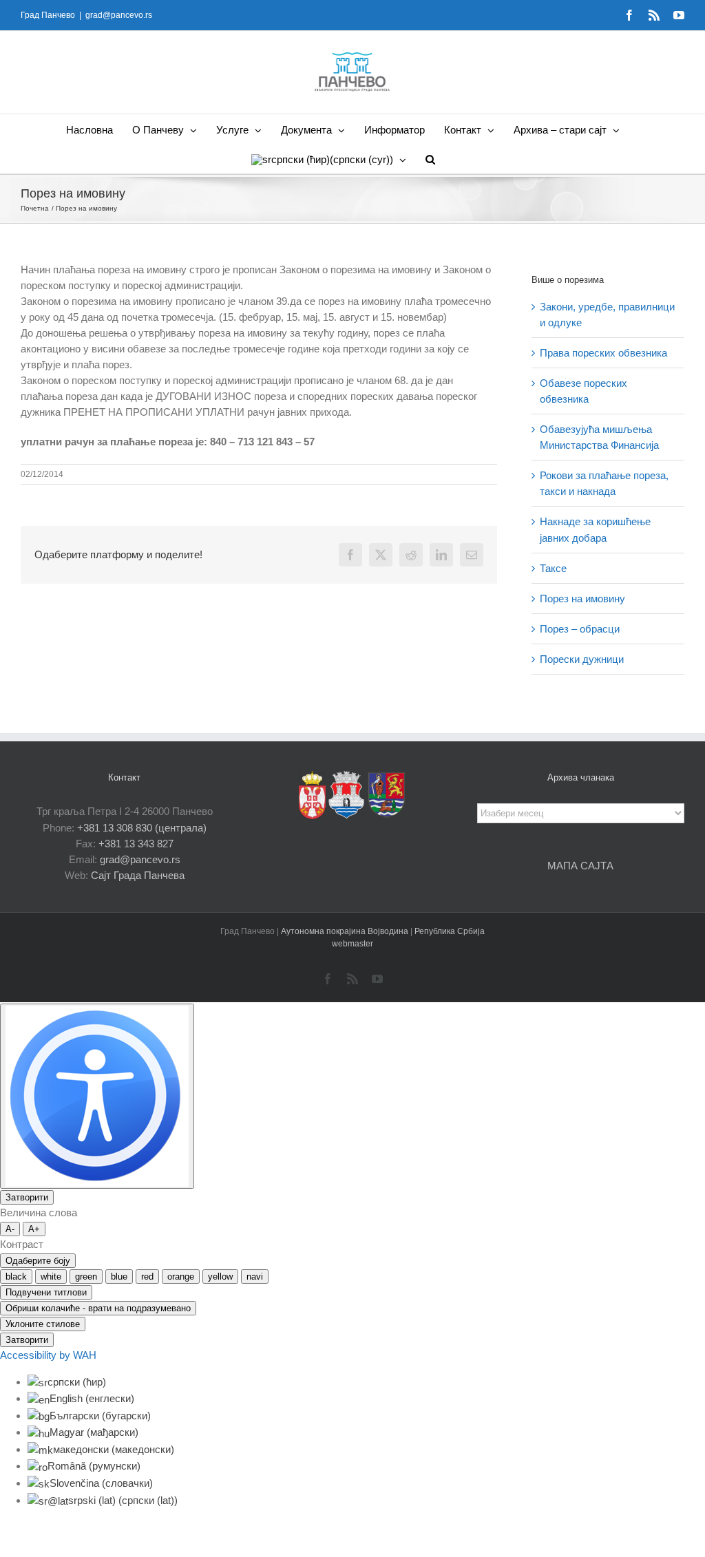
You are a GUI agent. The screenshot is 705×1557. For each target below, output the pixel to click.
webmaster (352, 944)
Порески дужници (582, 659)
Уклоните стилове (43, 1324)
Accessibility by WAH (48, 1355)
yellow (220, 1276)
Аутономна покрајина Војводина (345, 931)
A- (10, 1229)
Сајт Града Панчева (138, 875)
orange (180, 1276)
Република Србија (449, 931)
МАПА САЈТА (580, 865)
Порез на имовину (582, 598)
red (147, 1276)
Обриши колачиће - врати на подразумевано (98, 1308)
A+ (34, 1229)
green (86, 1276)
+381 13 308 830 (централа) (142, 828)
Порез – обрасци (580, 629)
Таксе (553, 568)
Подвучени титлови (46, 1292)
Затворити (27, 1197)
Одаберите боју (38, 1261)
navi (254, 1276)
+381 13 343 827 (135, 843)
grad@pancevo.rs (118, 15)
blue (119, 1276)
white (51, 1276)
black (16, 1276)
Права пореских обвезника (603, 353)
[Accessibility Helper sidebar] (97, 1096)
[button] (430, 158)
